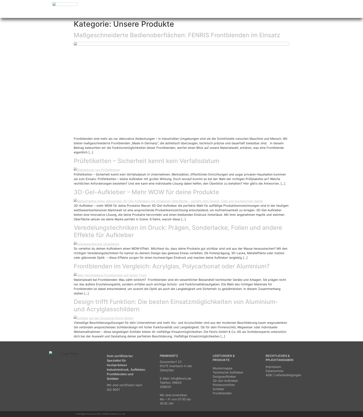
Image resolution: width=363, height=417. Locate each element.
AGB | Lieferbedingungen (283, 375)
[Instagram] (280, 414)
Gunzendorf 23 (171, 362)
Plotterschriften (224, 385)
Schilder (218, 389)
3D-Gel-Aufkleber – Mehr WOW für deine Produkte (146, 192)
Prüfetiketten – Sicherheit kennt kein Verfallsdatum (146, 161)
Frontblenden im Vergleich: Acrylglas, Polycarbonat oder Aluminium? (172, 266)
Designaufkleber (224, 376)
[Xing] (286, 414)
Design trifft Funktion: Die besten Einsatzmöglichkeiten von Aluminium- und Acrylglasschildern (176, 305)
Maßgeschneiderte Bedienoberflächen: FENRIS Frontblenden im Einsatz (177, 35)
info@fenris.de (181, 378)
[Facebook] (273, 414)
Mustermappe (222, 368)
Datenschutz (275, 371)
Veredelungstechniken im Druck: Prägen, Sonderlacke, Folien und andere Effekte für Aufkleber (178, 231)
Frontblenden (222, 393)
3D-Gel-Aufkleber (225, 381)
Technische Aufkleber (228, 372)
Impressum (273, 367)
